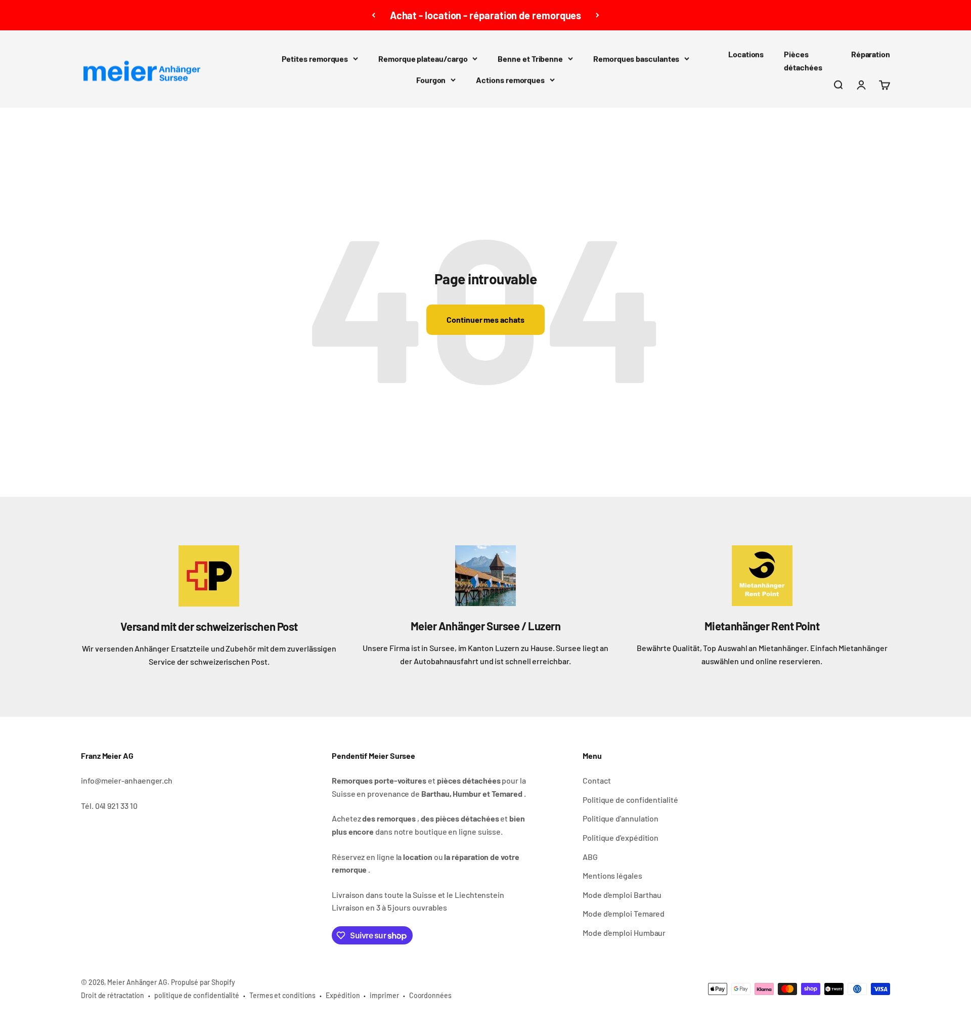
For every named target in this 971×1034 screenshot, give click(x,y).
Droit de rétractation (112, 995)
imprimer (384, 995)
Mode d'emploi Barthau (622, 894)
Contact (596, 780)
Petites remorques (315, 58)
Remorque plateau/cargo (422, 58)
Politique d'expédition (620, 837)
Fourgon (431, 79)
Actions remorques (510, 79)
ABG (590, 856)
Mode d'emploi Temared (624, 913)
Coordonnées (430, 995)
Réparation (870, 54)
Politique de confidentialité (630, 799)
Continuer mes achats (485, 319)
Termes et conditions (282, 995)
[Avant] (597, 15)
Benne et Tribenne (530, 58)
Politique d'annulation (620, 818)
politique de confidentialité (196, 995)
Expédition (343, 995)
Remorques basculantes (636, 58)
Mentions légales (612, 875)
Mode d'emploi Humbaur (624, 932)
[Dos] (373, 15)
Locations (746, 54)
